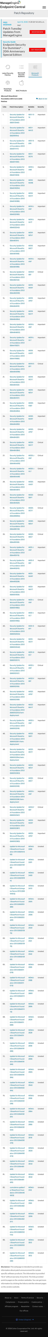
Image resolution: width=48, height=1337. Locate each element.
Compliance (10, 1302)
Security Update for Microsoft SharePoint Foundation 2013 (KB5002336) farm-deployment (17, 796)
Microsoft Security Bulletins (21, 74)
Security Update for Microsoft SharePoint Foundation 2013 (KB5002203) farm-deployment (17, 710)
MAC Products (21, 91)
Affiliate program (11, 1306)
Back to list (43, 99)
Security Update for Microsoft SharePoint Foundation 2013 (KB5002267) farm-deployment (17, 739)
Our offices (24, 1311)
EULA (16, 1298)
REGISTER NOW (37, 32)
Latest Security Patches (7, 74)
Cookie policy (37, 1302)
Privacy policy (23, 1302)
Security (40, 1298)
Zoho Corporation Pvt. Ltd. (23, 1328)
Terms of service (27, 1298)
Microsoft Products (35, 74)
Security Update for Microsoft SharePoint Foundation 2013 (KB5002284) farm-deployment (17, 754)
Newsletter (25, 1306)
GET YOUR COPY (37, 50)
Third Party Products (8, 90)
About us (8, 1298)
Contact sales (37, 1306)
